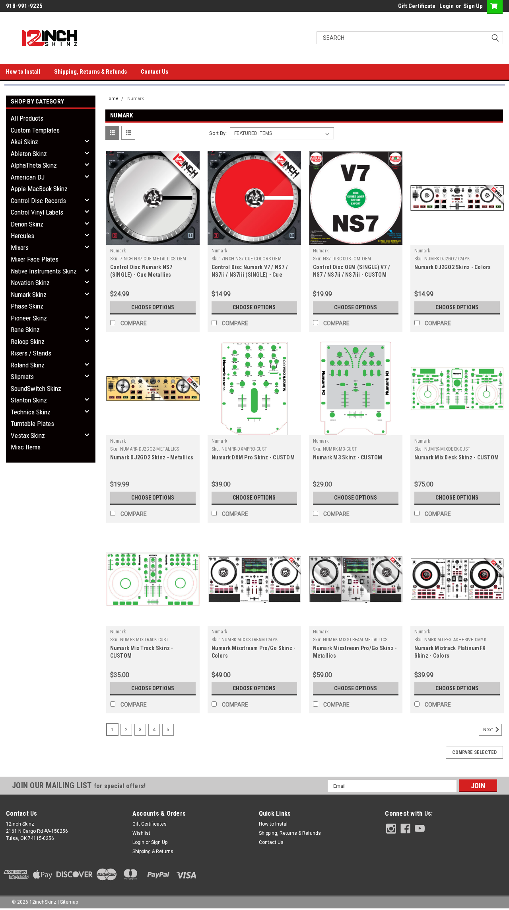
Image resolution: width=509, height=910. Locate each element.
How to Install (23, 71)
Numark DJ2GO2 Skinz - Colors (452, 267)
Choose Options (152, 307)
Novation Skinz (30, 283)
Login (446, 6)
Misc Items (26, 447)
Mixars (20, 248)
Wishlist (141, 833)
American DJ (28, 177)
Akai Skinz (24, 142)
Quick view (153, 239)
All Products (27, 118)
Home (112, 98)
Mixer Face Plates (34, 259)
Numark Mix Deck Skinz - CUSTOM (456, 457)
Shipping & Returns (152, 851)
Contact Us (154, 71)
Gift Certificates (149, 824)
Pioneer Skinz (29, 318)
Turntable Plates (32, 424)
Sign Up (473, 6)
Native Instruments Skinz (44, 271)
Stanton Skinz (29, 400)
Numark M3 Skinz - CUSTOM (348, 457)
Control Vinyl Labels (37, 212)
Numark (135, 98)
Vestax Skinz (28, 435)
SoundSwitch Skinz (36, 389)
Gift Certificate (416, 6)
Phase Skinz (27, 306)
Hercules (22, 236)
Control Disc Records (38, 201)
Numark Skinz (29, 295)
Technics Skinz (31, 412)
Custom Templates (35, 130)
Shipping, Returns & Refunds (90, 71)
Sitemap (69, 902)
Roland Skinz (28, 365)
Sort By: (218, 133)
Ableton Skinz (29, 154)
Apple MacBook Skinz (39, 189)
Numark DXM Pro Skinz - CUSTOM (253, 457)
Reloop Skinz (28, 342)
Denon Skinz (27, 224)
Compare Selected (474, 752)
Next (488, 730)
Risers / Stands (31, 353)
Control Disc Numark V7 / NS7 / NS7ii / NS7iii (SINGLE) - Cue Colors (250, 274)
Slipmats (22, 377)
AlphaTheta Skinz (34, 165)
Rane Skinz (25, 330)
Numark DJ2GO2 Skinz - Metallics (152, 457)
